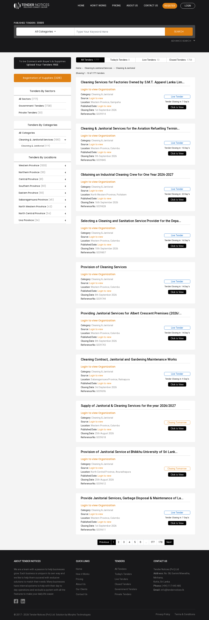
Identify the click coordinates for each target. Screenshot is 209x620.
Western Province (33, 165)
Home (81, 5)
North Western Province (35, 206)
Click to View (177, 107)
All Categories (44, 31)
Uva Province (29, 220)
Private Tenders (31, 112)
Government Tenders (35, 105)
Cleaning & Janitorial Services (39, 139)
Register (169, 5)
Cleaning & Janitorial (35, 145)
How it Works (98, 5)
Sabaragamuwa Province (36, 199)
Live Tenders (121, 579)
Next (169, 542)
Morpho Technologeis (79, 614)
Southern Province (32, 186)
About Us (132, 5)
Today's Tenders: (120, 60)
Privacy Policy (163, 614)
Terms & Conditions (185, 614)
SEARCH (179, 31)
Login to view (96, 98)
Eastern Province (31, 192)
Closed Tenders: (180, 60)
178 (160, 542)
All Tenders (121, 569)
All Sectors (28, 99)
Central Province (31, 179)
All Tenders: (90, 60)
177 (153, 542)
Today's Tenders (123, 574)
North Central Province (35, 213)
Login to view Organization (98, 89)
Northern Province (32, 172)
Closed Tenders (123, 584)
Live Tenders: (150, 60)
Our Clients (82, 589)
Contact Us (151, 5)
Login (188, 5)
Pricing (116, 5)
